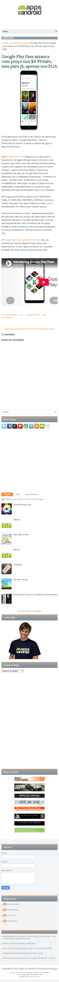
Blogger (37, 611)
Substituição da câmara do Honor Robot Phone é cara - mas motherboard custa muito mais (29, 937)
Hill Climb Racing (20, 579)
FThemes (21, 973)
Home (5, 43)
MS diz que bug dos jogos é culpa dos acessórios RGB (27, 948)
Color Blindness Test (22, 504)
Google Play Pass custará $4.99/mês (22, 240)
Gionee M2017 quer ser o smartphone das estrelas (35, 594)
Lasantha (45, 973)
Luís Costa (11, 915)
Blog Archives (32, 494)
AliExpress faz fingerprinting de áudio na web (23, 953)
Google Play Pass (19, 43)
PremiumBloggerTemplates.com (29, 974)
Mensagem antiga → (47, 329)
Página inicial (32, 329)
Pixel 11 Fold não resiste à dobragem (19, 943)
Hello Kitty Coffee (20, 534)
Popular (7, 494)
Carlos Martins (12, 910)
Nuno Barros (11, 921)
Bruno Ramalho (13, 904)
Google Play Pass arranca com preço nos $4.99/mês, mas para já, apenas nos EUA (29, 61)
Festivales (17, 564)
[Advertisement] (30, 22)
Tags (18, 494)
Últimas (16, 519)
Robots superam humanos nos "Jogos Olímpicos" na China (29, 958)
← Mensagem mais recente (14, 329)
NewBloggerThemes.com (29, 976)
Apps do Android (27, 968)
